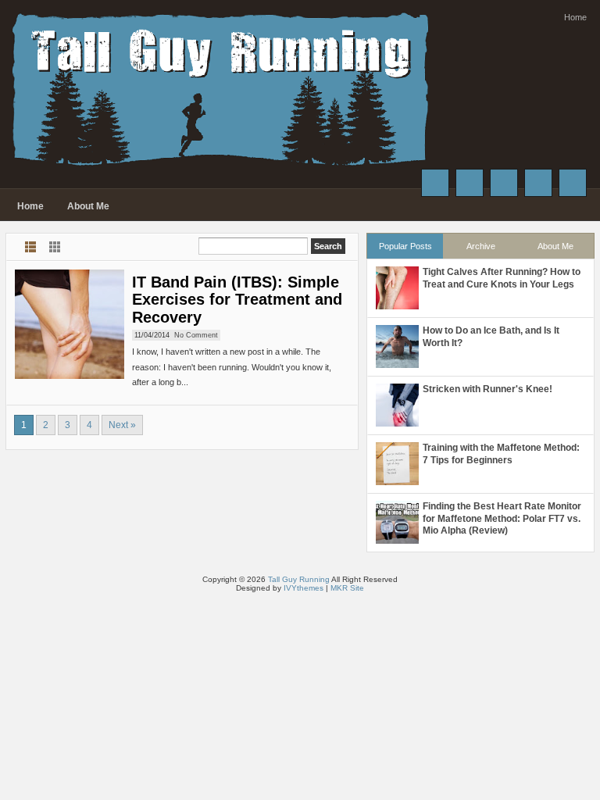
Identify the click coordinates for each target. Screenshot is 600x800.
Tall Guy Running (299, 579)
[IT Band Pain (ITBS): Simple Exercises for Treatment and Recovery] (69, 324)
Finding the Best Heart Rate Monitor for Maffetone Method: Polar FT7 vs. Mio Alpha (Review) (502, 518)
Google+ (504, 183)
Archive (480, 246)
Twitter (469, 183)
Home (575, 17)
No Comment (196, 335)
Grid (55, 246)
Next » (122, 425)
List (31, 246)
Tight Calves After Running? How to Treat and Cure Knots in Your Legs (501, 278)
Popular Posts (405, 246)
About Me (88, 206)
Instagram (538, 183)
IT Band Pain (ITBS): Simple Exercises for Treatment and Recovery (237, 299)
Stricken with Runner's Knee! (487, 389)
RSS (573, 183)
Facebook (435, 183)
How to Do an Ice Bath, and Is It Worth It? (491, 336)
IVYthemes (303, 588)
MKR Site (347, 588)
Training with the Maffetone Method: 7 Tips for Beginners (501, 454)
